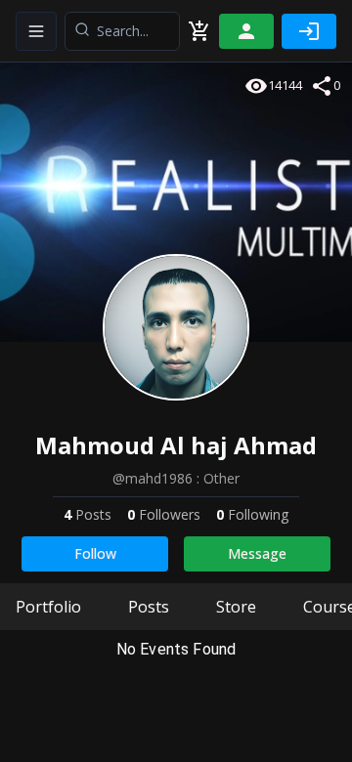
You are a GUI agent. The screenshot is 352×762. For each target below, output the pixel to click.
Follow (95, 553)
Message (257, 553)
